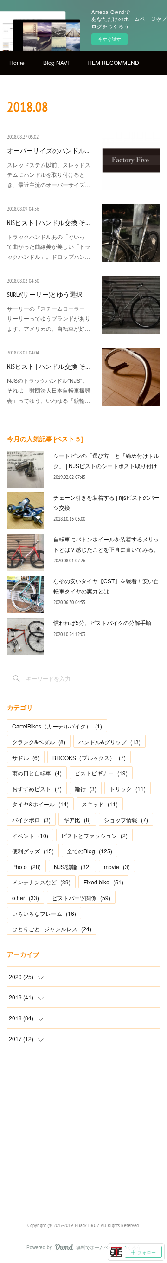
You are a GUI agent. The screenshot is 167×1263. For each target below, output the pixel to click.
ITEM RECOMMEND (113, 62)
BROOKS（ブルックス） (89, 757)
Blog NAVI (56, 62)
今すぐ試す (109, 39)
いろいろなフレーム (44, 913)
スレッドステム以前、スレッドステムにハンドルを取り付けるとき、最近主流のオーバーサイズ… (48, 174)
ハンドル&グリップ (109, 742)
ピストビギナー (101, 773)
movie (117, 866)
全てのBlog (89, 851)
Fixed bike (103, 882)
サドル (25, 757)
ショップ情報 (126, 820)
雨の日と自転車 (37, 773)
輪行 (85, 789)
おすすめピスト (37, 789)
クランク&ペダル (38, 742)
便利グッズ (33, 851)
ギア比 (77, 820)
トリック (127, 789)
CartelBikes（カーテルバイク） (57, 726)
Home (17, 62)
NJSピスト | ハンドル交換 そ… (48, 223)
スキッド (100, 804)
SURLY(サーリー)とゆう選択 (45, 294)
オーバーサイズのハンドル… (48, 151)
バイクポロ (31, 820)
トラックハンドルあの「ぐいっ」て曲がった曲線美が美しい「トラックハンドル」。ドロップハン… (48, 246)
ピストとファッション (94, 835)
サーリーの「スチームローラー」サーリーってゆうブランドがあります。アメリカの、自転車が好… (48, 318)
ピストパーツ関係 (81, 898)
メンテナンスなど (41, 882)
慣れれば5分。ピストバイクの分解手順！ (105, 622)
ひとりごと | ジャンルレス (51, 929)
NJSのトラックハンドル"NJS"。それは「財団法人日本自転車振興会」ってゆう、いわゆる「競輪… (48, 390)
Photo (26, 866)
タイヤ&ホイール (40, 804)
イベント (30, 835)
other (25, 898)
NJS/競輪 (72, 866)
